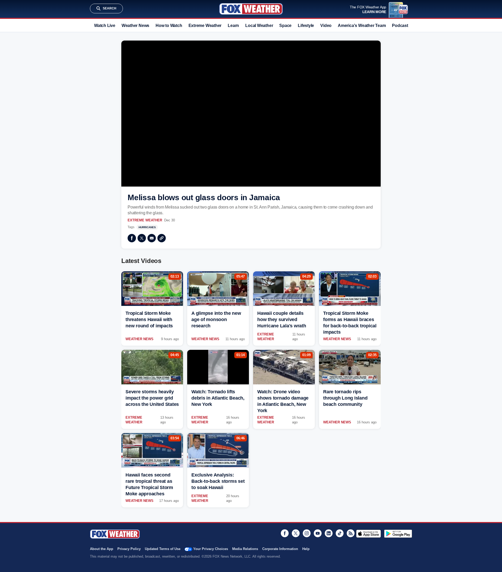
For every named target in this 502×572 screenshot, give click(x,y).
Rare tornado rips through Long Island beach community (345, 398)
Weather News (135, 25)
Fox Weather (251, 9)
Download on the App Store (368, 533)
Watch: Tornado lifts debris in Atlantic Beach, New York (217, 398)
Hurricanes (147, 227)
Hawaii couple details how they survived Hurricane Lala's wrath (281, 319)
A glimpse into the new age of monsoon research (216, 319)
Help (306, 549)
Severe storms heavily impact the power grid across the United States (152, 398)
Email (151, 238)
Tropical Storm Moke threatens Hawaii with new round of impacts (149, 319)
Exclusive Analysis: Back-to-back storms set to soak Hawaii (217, 481)
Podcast (400, 25)
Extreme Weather (205, 25)
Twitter (142, 238)
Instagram (307, 533)
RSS (351, 533)
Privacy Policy (129, 549)
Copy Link (161, 238)
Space (285, 25)
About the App (101, 549)
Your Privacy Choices (210, 549)
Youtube (318, 533)
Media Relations (245, 549)
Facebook (132, 238)
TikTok (340, 533)
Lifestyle (306, 25)
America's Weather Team (362, 25)
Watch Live (104, 25)
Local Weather (259, 25)
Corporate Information (280, 549)
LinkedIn (329, 533)
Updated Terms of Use (162, 549)
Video (326, 25)
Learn (233, 25)
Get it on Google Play (398, 533)
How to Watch (169, 25)
